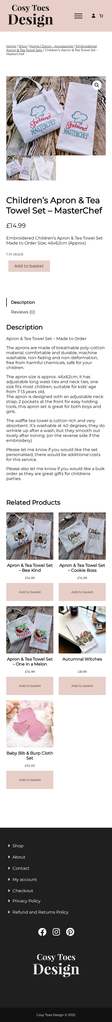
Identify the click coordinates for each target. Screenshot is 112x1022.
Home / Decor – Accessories (51, 46)
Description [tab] (23, 302)
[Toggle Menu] (78, 15)
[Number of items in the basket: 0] (101, 15)
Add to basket (29, 266)
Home (11, 46)
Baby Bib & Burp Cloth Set (30, 756)
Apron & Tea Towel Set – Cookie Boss (82, 568)
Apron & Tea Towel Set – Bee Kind (30, 568)
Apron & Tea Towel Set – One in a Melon (30, 662)
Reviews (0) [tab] (23, 311)
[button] (97, 85)
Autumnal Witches (82, 659)
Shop (23, 46)
